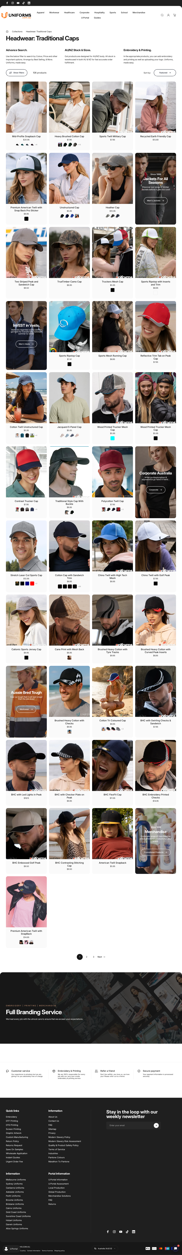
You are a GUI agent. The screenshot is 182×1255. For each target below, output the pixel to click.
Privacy (51, 1133)
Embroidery (11, 1117)
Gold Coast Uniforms (16, 1212)
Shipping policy (59, 1250)
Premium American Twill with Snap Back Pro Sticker (26, 209)
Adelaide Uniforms (15, 1192)
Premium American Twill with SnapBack (26, 932)
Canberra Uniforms (15, 1188)
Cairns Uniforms (14, 1208)
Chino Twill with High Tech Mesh (112, 576)
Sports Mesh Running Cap (112, 355)
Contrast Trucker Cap (26, 501)
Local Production (56, 1188)
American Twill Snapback (112, 862)
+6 (36, 144)
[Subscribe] (156, 1125)
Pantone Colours (56, 1157)
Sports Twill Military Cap (112, 136)
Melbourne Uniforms (16, 1179)
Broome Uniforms (14, 1200)
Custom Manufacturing (17, 1137)
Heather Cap (112, 207)
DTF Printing (12, 1121)
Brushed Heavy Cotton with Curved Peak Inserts (155, 651)
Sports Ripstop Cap (69, 355)
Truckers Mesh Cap (112, 281)
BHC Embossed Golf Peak (26, 862)
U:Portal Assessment (58, 1183)
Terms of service (47, 1250)
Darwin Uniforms (14, 1224)
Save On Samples (14, 1149)
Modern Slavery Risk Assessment (64, 1141)
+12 (79, 144)
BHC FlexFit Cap (112, 794)
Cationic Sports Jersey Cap (26, 649)
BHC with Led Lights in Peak (26, 794)
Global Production (57, 1192)
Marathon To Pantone (58, 1161)
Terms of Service (56, 1149)
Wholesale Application (16, 1153)
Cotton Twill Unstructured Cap (26, 427)
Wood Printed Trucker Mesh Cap (112, 428)
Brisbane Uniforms (15, 1204)
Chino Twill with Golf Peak (155, 575)
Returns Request (14, 1145)
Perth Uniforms (13, 1196)
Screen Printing (13, 1129)
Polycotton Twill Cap (112, 501)
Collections (17, 31)
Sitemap (52, 1129)
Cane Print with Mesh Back (69, 649)
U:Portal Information (58, 1179)
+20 (79, 586)
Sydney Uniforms (14, 1183)
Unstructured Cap (69, 207)
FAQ (50, 1125)
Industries (53, 1153)
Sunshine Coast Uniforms (18, 1216)
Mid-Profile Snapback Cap (26, 136)
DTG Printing (12, 1125)
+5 (36, 509)
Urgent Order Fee (14, 1161)
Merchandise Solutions (59, 1196)
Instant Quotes (13, 1157)
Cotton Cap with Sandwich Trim (69, 576)
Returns (52, 1204)
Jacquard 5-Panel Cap (69, 427)
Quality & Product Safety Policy (63, 1145)
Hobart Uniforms (14, 1220)
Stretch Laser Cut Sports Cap (26, 575)
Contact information (33, 1250)
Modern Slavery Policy (59, 1137)
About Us (52, 1117)
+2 (36, 435)
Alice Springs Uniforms (17, 1228)
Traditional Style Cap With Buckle (69, 502)
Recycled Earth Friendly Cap (155, 136)
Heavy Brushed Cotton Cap (69, 136)
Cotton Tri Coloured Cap (112, 720)
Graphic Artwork (13, 1133)
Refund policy (21, 1250)
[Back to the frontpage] (7, 31)
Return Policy (12, 1141)
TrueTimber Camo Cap (69, 281)
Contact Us (53, 1121)
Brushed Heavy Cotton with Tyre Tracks (112, 651)
